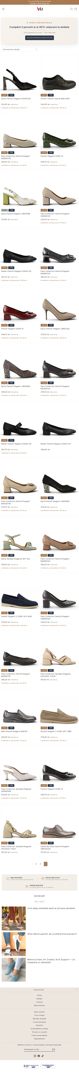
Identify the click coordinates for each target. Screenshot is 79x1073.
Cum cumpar (39, 1015)
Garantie (39, 1025)
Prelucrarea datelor (39, 1035)
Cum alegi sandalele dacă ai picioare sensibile (51, 908)
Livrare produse (39, 1022)
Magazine (39, 990)
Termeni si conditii (39, 1032)
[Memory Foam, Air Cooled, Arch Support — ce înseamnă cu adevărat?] (14, 970)
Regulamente (39, 1039)
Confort (39, 1002)
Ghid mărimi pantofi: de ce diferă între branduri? (52, 934)
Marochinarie (39, 1005)
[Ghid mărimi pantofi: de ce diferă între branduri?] (14, 944)
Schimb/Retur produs (39, 1029)
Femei (39, 995)
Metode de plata (39, 1019)
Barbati (39, 999)
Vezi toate (39, 901)
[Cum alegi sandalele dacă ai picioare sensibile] (14, 918)
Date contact (39, 1012)
